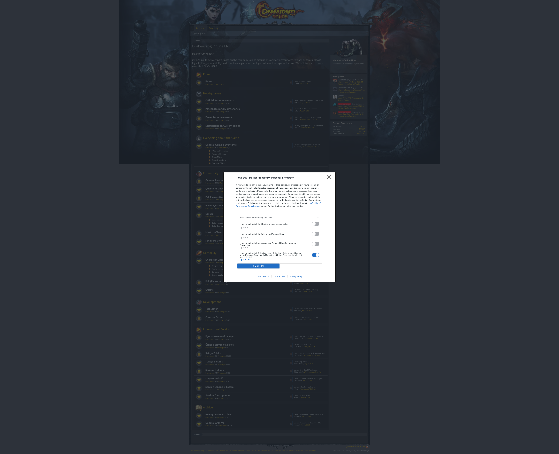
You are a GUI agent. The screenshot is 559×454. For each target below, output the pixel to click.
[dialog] (279, 227)
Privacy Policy (296, 276)
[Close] (330, 178)
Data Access (279, 276)
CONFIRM (258, 266)
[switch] (315, 224)
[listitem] (279, 217)
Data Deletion (263, 276)
